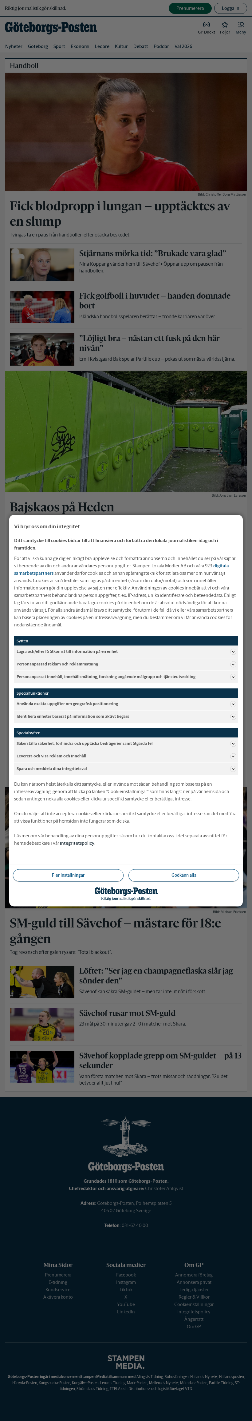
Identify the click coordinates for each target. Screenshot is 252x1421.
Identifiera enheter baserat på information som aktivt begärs (73, 716)
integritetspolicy (77, 843)
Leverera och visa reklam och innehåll (51, 756)
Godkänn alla (183, 875)
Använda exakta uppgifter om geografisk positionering (67, 703)
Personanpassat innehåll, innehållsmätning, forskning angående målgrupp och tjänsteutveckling (106, 676)
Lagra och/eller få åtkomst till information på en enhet (67, 651)
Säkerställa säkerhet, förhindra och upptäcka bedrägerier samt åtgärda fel (85, 743)
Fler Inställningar (68, 875)
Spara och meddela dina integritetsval (52, 768)
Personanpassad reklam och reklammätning (57, 664)
